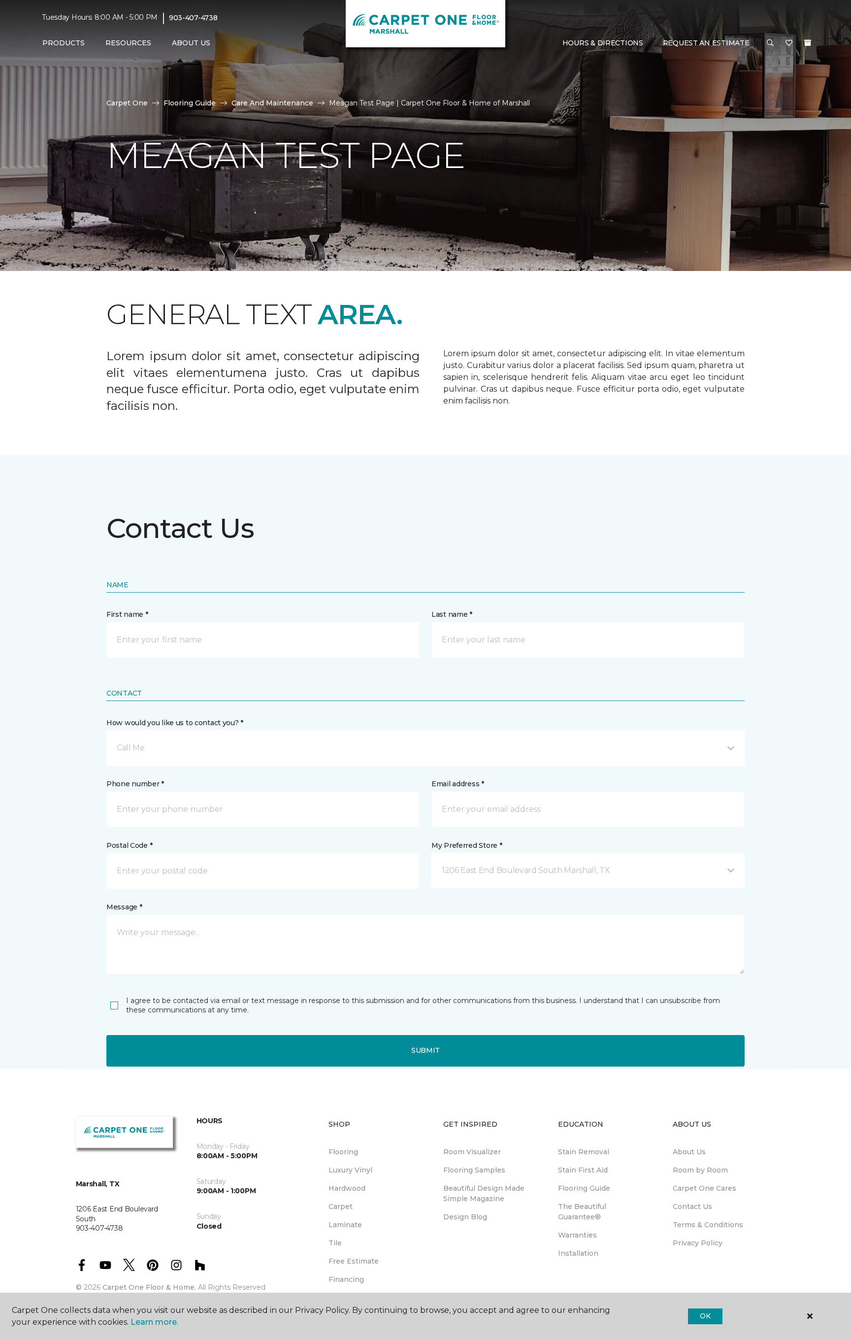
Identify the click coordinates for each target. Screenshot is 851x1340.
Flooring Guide (190, 103)
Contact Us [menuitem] (692, 1206)
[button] (770, 43)
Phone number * (135, 783)
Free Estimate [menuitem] (353, 1261)
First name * (127, 614)
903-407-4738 (193, 17)
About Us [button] (191, 42)
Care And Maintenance (272, 103)
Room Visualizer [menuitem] (472, 1151)
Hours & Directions (602, 42)
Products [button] (63, 42)
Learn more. (154, 1322)
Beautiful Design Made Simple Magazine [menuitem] (483, 1193)
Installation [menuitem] (578, 1253)
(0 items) (807, 42)
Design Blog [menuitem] (465, 1216)
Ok (705, 1315)
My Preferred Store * (466, 845)
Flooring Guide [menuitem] (584, 1188)
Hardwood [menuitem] (346, 1188)
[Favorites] (789, 43)
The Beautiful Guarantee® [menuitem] (582, 1211)
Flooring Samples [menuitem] (474, 1170)
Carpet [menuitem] (340, 1206)
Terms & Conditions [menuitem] (708, 1224)
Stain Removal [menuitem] (583, 1151)
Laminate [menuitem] (345, 1224)
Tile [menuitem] (335, 1243)
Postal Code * (129, 845)
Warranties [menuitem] (577, 1235)
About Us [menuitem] (689, 1151)
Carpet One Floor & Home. (149, 1287)
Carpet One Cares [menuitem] (704, 1188)
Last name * (451, 614)
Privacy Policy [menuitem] (697, 1243)
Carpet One (127, 103)
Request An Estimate (706, 42)
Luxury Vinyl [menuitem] (350, 1170)
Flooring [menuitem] (343, 1151)
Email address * (457, 783)
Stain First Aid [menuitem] (583, 1170)
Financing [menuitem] (346, 1279)
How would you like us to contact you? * (174, 722)
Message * (124, 907)
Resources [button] (128, 42)
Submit (425, 1050)
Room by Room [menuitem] (700, 1170)
